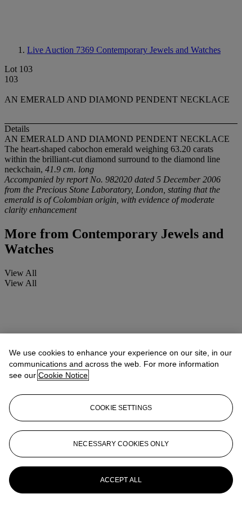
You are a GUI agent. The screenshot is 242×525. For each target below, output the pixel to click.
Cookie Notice (63, 375)
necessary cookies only (121, 444)
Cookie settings (121, 408)
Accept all (121, 480)
